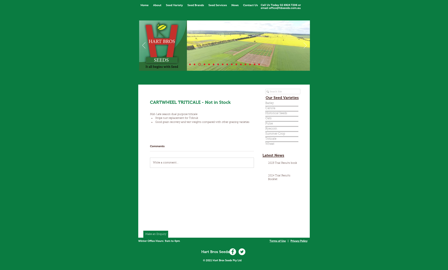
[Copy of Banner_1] (241, 64)
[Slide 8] (227, 64)
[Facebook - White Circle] (232, 251)
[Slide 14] (245, 64)
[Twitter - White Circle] (242, 251)
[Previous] (143, 45)
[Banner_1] (190, 64)
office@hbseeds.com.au (285, 7)
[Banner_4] (209, 64)
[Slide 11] (236, 64)
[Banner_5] (213, 64)
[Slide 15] (254, 64)
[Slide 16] (259, 64)
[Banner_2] (199, 64)
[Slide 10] (194, 64)
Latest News (273, 155)
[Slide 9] (232, 64)
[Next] (305, 45)
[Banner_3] (204, 64)
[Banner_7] (222, 64)
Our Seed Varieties (282, 98)
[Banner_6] (218, 64)
